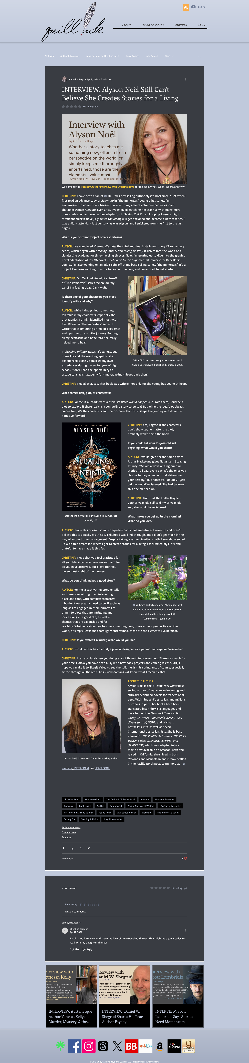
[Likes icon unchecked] (72, 949)
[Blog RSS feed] (186, 7)
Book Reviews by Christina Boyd (102, 55)
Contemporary (69, 832)
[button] (199, 56)
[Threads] (103, 1046)
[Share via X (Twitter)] (71, 848)
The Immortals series (168, 812)
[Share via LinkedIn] (80, 848)
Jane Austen (152, 55)
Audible (100, 805)
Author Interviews (69, 55)
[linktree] (60, 1046)
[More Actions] (185, 931)
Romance (69, 805)
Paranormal (116, 805)
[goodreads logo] (188, 1046)
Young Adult (105, 812)
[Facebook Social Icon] (74, 1046)
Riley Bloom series (112, 819)
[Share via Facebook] (63, 848)
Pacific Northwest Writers (141, 805)
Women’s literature (164, 799)
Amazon (145, 799)
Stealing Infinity (89, 819)
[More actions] (185, 79)
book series (85, 805)
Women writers (93, 799)
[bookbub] (131, 1046)
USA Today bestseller (170, 805)
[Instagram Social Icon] (89, 1046)
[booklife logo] (145, 1046)
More (167, 55)
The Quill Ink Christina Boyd (120, 799)
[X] (117, 1046)
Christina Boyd (71, 799)
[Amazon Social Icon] (160, 1046)
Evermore (146, 812)
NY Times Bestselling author (78, 812)
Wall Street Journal (126, 812)
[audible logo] (174, 1046)
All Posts (49, 55)
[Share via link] (88, 848)
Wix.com (155, 1061)
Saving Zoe (69, 819)
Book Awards (132, 55)
